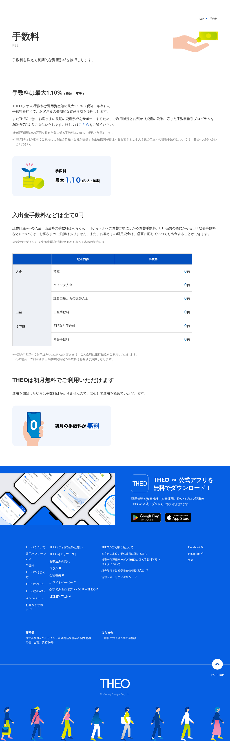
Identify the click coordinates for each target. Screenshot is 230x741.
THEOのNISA (35, 584)
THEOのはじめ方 (35, 574)
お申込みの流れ (59, 561)
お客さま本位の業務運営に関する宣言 (124, 553)
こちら (84, 124)
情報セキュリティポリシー (118, 577)
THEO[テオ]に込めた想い (66, 547)
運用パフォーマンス (36, 555)
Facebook (194, 547)
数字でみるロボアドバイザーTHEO (72, 589)
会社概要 (55, 575)
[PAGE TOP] (217, 664)
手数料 (30, 565)
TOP (201, 18)
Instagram (194, 553)
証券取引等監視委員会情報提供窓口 (123, 570)
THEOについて (35, 547)
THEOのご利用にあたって (117, 547)
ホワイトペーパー (61, 582)
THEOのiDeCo (35, 591)
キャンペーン (34, 598)
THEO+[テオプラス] (62, 554)
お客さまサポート (36, 607)
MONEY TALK (58, 596)
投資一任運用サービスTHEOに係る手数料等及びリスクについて (131, 561)
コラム (53, 568)
